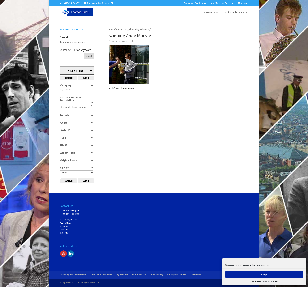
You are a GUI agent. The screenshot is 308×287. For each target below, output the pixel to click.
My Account (122, 274)
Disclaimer (195, 274)
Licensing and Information (235, 12)
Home (112, 29)
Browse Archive (210, 12)
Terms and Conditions (195, 3)
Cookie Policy (256, 281)
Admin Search (139, 274)
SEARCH (69, 77)
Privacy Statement (270, 281)
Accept (264, 274)
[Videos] (61, 89)
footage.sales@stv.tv (72, 210)
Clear (86, 77)
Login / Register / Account (222, 3)
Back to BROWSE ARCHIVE (72, 29)
